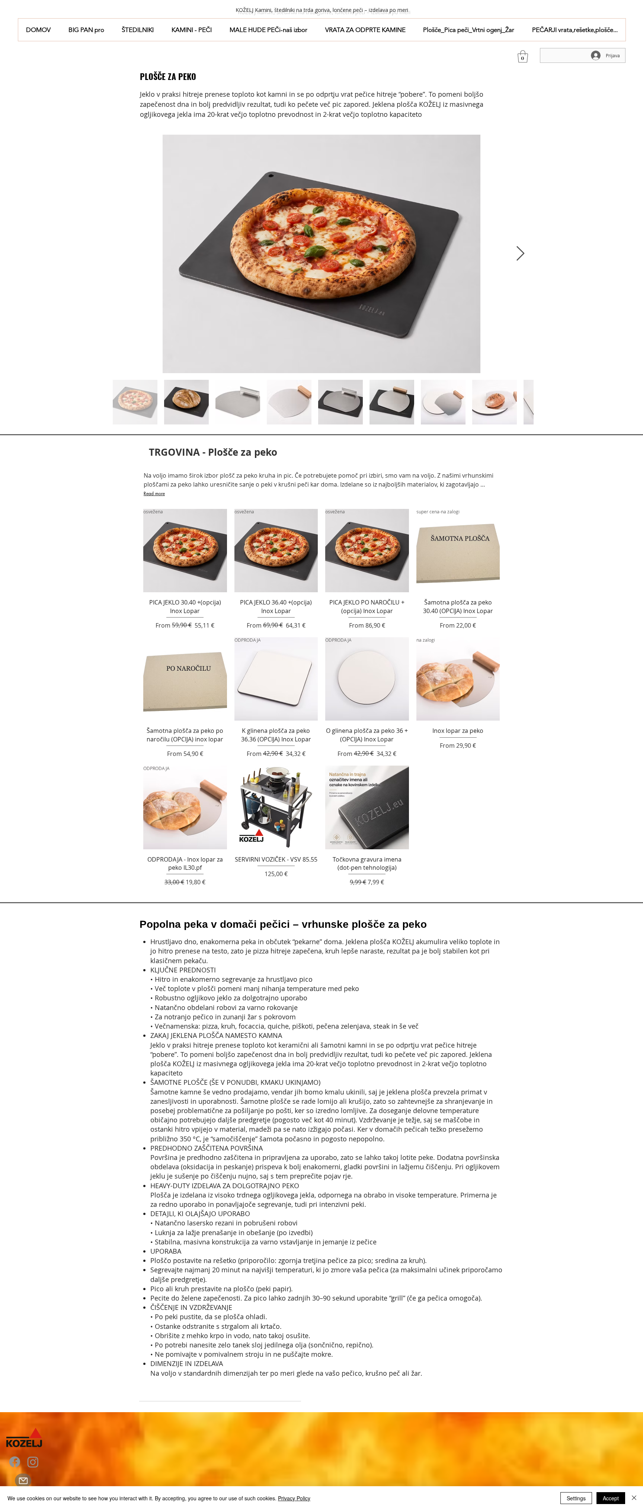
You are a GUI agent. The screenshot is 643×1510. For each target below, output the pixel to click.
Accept (611, 1498)
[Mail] (23, 1481)
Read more (154, 493)
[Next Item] (520, 254)
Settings (576, 1498)
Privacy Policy (294, 1498)
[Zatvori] (634, 1498)
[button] (138, 30)
